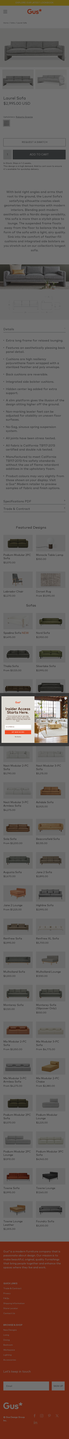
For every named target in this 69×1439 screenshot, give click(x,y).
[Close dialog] (65, 698)
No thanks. (18, 736)
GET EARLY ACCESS (18, 732)
